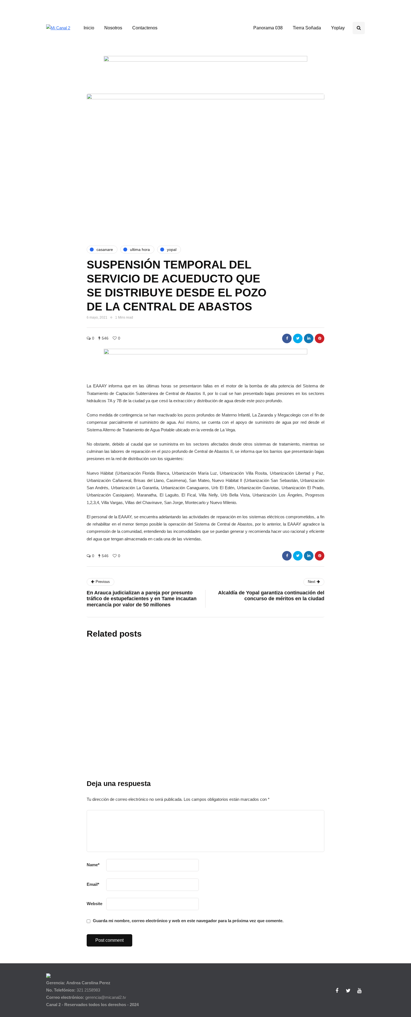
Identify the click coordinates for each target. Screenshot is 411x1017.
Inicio (89, 27)
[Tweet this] (298, 338)
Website (94, 903)
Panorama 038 (268, 27)
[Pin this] (319, 338)
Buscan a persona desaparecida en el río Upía (223, 782)
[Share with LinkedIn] (308, 338)
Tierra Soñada (307, 27)
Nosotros (113, 27)
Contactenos (144, 27)
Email (93, 884)
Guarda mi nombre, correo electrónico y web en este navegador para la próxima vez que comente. (188, 920)
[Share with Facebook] (287, 338)
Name (93, 864)
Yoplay (338, 27)
